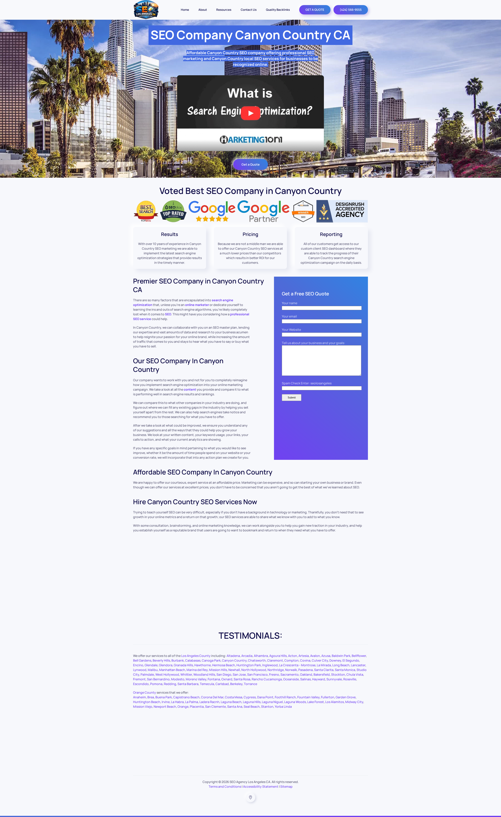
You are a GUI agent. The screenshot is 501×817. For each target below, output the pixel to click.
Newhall (234, 670)
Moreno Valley (196, 679)
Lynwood (139, 670)
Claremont (275, 660)
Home (185, 10)
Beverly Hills (161, 660)
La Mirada (324, 665)
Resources (223, 10)
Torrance (250, 684)
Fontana (214, 679)
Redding (170, 684)
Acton (292, 656)
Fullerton (327, 697)
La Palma (191, 702)
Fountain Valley (308, 697)
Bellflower (359, 656)
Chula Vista (354, 674)
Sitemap (286, 786)
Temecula (207, 684)
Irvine (166, 702)
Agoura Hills (278, 656)
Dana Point (265, 697)
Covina (305, 660)
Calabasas (192, 660)
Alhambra (261, 656)
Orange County (144, 692)
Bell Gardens (142, 660)
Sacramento (289, 674)
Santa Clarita (323, 670)
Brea (150, 697)
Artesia (303, 656)
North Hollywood (253, 670)
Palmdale (147, 674)
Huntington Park (248, 665)
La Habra (177, 702)
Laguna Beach (231, 702)
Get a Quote (250, 164)
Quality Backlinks (278, 10)
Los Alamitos (334, 702)
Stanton (267, 706)
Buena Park (163, 697)
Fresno (274, 674)
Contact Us (249, 10)
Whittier (186, 674)
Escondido (141, 684)
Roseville (349, 679)
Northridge (276, 670)
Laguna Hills (251, 702)
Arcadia (246, 656)
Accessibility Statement (260, 786)
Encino (138, 665)
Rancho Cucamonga (267, 679)
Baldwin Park (341, 656)
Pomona (156, 684)
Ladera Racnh (209, 702)
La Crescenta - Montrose (297, 665)
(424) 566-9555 (351, 10)
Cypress (250, 697)
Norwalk (291, 670)
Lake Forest (315, 702)
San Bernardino (158, 679)
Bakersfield (322, 674)
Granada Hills (183, 665)
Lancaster (358, 665)
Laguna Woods (295, 702)
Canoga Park (211, 660)
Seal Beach (252, 706)
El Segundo (350, 660)
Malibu (153, 670)
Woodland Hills (204, 674)
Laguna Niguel (272, 702)
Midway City (354, 702)
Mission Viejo (142, 706)
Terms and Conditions (225, 786)
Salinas (305, 679)
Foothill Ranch (285, 697)
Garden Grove (346, 697)
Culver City (320, 660)
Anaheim (139, 697)
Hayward (318, 679)
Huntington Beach (146, 702)
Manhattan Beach (172, 670)
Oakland (306, 674)
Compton (291, 660)
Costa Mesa (233, 697)
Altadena (233, 656)
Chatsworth (257, 660)
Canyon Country (234, 660)
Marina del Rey (197, 670)
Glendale (151, 665)
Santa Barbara (188, 684)
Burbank (177, 660)
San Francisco (257, 674)
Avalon (315, 656)
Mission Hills (218, 670)
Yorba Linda (283, 706)
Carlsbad (222, 684)
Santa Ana (234, 706)
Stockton (338, 674)
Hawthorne (202, 665)
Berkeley (236, 684)
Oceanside (291, 679)
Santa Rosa (242, 679)
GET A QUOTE (314, 10)
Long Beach (341, 665)
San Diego (223, 674)
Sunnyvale (334, 679)
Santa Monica (345, 670)
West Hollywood (167, 674)
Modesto (177, 679)
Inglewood (270, 665)
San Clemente (215, 706)
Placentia (197, 706)
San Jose (239, 674)
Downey (335, 660)
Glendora (165, 665)
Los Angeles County (196, 656)
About (202, 10)
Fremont (139, 679)
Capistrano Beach (186, 697)
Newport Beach (165, 706)
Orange (183, 706)
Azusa (325, 656)
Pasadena (305, 670)
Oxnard (226, 679)
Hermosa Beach (223, 665)
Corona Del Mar (212, 697)
